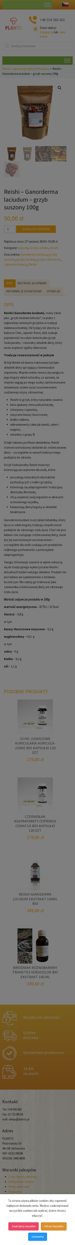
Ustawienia (37, 1236)
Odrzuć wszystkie (53, 1226)
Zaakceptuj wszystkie (23, 1226)
